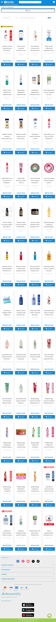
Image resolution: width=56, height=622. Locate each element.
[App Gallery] (28, 615)
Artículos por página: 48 (27, 17)
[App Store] (28, 605)
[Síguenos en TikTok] (38, 561)
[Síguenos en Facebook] (17, 561)
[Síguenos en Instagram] (22, 561)
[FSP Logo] (9, 2)
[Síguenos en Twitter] (33, 561)
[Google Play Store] (28, 610)
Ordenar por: (6, 17)
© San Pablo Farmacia (28, 621)
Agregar (7, 64)
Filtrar (28, 10)
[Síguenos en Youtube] (28, 561)
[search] (38, 2)
